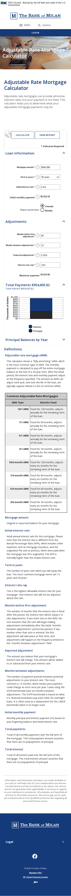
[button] (35, 153)
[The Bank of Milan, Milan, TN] (35, 16)
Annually (49, 206)
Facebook (35, 857)
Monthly (49, 210)
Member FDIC (35, 872)
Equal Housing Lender (37, 877)
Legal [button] (9, 842)
